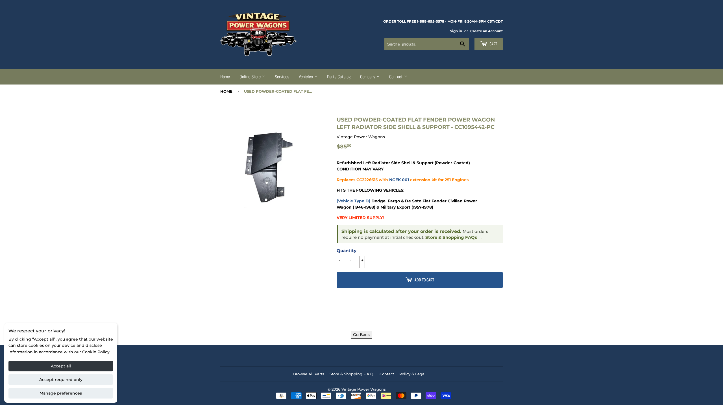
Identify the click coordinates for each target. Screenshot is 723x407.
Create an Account (486, 31)
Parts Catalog (338, 77)
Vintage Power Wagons (363, 389)
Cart (493, 43)
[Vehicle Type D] (353, 201)
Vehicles (306, 77)
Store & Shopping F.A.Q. (352, 374)
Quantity (346, 250)
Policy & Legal (412, 374)
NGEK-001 (399, 179)
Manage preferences (61, 393)
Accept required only (60, 379)
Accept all (61, 366)
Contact (396, 77)
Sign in (456, 31)
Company (368, 77)
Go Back (361, 334)
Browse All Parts (308, 374)
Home (225, 77)
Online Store (250, 77)
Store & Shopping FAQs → (453, 237)
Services (282, 77)
